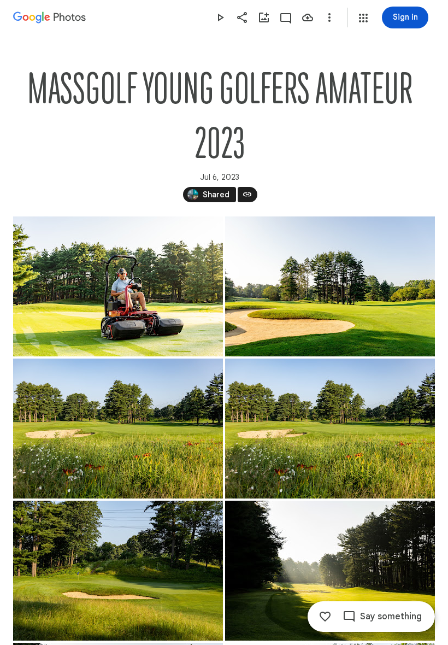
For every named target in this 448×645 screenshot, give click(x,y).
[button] (363, 18)
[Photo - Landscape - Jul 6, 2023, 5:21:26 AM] (118, 429)
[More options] (329, 17)
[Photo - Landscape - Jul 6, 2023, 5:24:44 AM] (118, 571)
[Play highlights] (220, 17)
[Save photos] (308, 17)
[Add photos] (264, 17)
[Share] (242, 17)
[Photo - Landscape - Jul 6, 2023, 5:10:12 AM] (118, 286)
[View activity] (286, 17)
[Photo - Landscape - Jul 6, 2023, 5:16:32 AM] (330, 286)
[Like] (325, 617)
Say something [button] (391, 616)
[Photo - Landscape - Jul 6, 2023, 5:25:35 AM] (330, 571)
